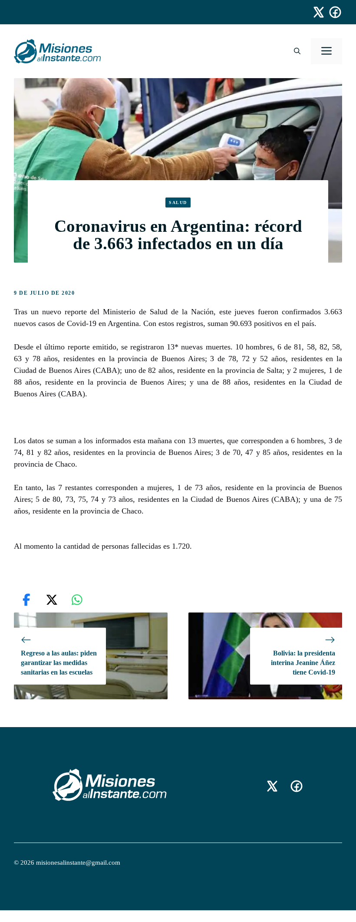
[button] (297, 51)
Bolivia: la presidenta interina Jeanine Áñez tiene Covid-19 (303, 662)
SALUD (178, 202)
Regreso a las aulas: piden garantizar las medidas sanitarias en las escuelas (59, 662)
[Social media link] (315, 12)
